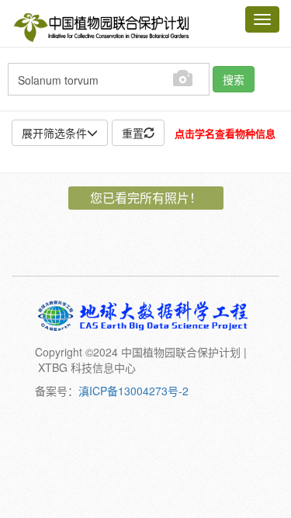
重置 (133, 133)
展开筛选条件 (54, 133)
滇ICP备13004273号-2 (133, 390)
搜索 (233, 79)
